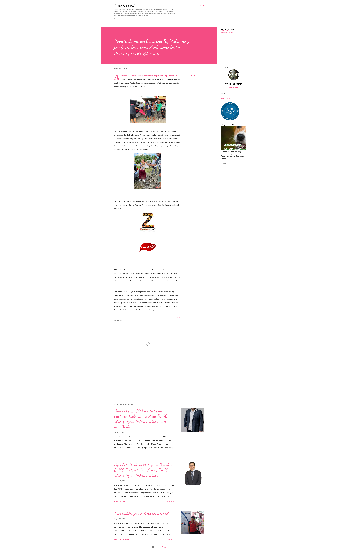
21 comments (124, 501)
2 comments (124, 539)
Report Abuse (225, 98)
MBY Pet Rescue (226, 31)
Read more (170, 453)
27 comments (124, 453)
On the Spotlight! (124, 6)
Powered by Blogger (160, 547)
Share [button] (193, 75)
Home (117, 21)
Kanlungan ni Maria (227, 32)
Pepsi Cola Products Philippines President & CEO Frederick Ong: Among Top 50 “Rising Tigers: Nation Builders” (143, 470)
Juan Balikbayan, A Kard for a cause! (141, 513)
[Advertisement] (144, 380)
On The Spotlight (233, 83)
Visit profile (233, 87)
